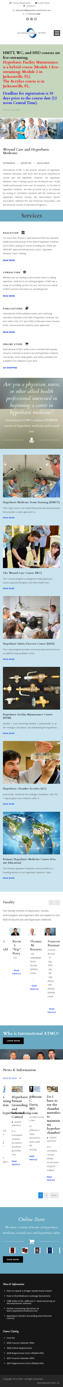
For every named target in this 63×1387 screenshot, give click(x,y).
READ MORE (9, 260)
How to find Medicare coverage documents (28, 1295)
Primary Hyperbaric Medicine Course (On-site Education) (29, 860)
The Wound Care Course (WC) (22, 573)
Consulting (10, 68)
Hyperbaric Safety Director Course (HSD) (29, 644)
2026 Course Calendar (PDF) (20, 1342)
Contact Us (31, 6)
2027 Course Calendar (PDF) (20, 1358)
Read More (9, 517)
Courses (11, 1337)
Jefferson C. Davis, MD (35, 1103)
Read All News (10, 1078)
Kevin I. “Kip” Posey (16, 947)
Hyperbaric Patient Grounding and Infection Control (20, 1107)
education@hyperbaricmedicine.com (33, 10)
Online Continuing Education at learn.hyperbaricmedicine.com (23, 1309)
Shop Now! (13, 1259)
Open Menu (57, 33)
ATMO (8, 47)
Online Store (44, 3)
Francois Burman (54, 943)
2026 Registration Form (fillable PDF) (25, 1353)
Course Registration (21, 3)
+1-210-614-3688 (32, 14)
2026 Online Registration (19, 1348)
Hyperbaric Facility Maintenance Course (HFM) (28, 716)
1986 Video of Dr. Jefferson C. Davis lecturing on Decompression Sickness (31, 1302)
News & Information (16, 76)
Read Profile (16, 972)
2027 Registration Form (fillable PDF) (25, 1363)
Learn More (13, 1040)
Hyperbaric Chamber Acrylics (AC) (24, 788)
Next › (54, 1195)
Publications (11, 61)
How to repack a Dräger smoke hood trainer (29, 1290)
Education (10, 54)
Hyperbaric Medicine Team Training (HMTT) (31, 502)
